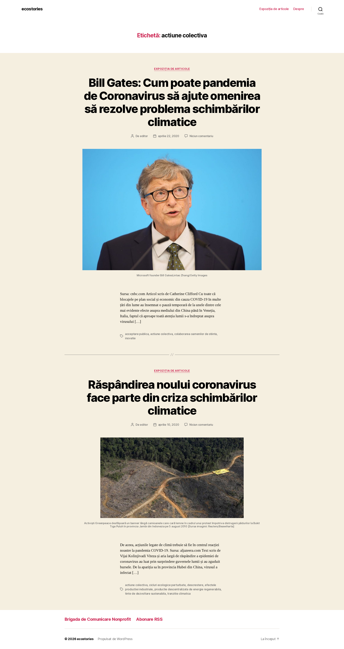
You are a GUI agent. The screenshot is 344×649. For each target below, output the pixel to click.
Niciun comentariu (201, 136)
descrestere (195, 585)
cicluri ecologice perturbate (167, 585)
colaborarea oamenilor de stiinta (195, 334)
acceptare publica (137, 334)
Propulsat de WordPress (115, 639)
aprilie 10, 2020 (168, 424)
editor (144, 136)
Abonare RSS (149, 619)
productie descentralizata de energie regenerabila (187, 589)
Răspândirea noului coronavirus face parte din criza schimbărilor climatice (172, 397)
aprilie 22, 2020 (168, 136)
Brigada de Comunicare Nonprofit (97, 619)
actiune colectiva (161, 334)
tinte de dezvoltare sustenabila (145, 593)
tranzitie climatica (179, 593)
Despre (298, 9)
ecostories (32, 9)
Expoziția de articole (274, 9)
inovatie (130, 338)
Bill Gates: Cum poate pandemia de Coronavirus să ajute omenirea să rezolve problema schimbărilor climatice (172, 102)
